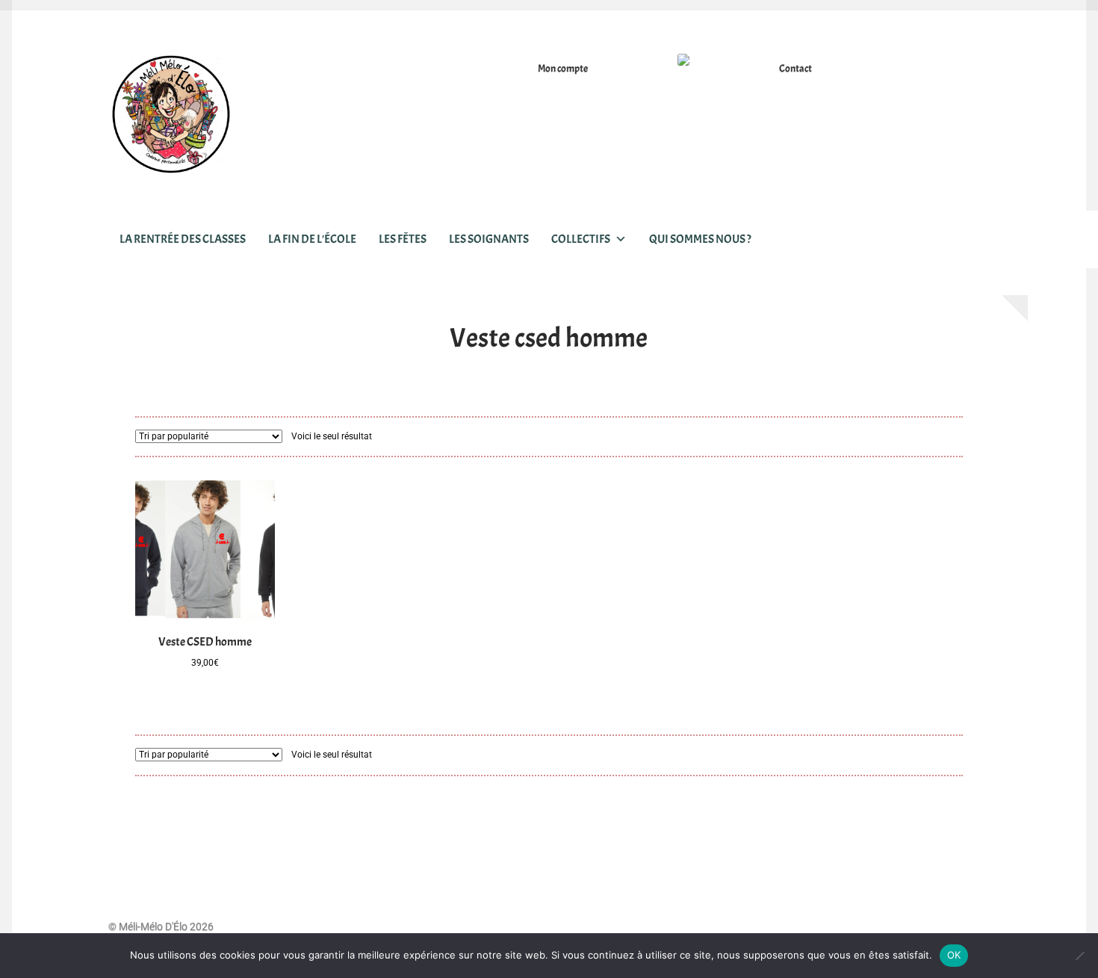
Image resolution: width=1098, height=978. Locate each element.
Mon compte (563, 68)
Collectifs (580, 239)
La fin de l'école (312, 239)
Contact (795, 68)
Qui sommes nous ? (700, 239)
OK (954, 955)
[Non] (1079, 955)
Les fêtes (403, 239)
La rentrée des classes (183, 239)
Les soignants (489, 239)
